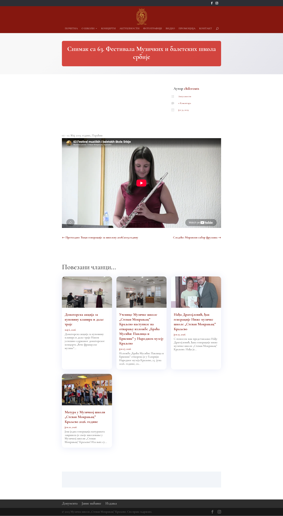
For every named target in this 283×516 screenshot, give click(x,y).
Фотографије (152, 28)
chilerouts (191, 88)
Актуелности (129, 28)
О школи (88, 28)
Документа (70, 503)
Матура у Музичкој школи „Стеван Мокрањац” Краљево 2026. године (85, 417)
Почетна (71, 28)
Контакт (205, 28)
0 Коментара (184, 103)
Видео (170, 28)
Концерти (108, 28)
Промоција (187, 28)
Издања (111, 503)
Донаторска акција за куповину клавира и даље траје (84, 319)
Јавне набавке (91, 503)
